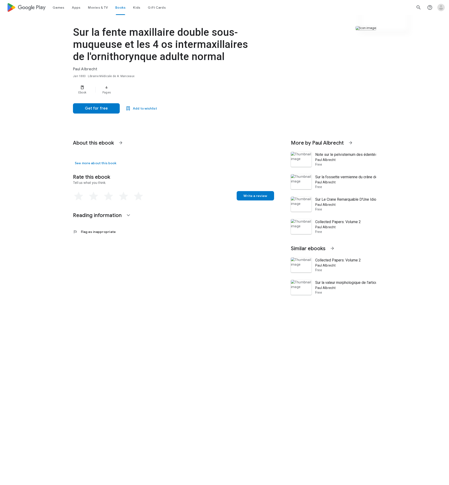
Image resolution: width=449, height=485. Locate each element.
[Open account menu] (441, 7)
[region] (166, 90)
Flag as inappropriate (94, 231)
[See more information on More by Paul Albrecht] (350, 142)
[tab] (58, 7)
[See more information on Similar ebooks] (332, 248)
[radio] (78, 196)
